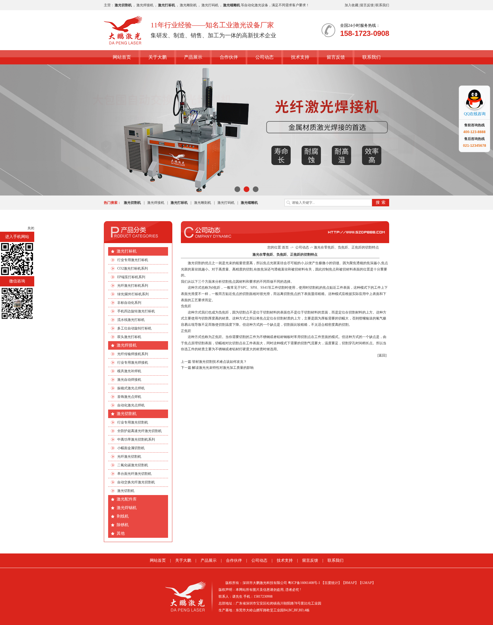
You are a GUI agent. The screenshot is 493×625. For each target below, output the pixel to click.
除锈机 (123, 525)
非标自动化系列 (129, 303)
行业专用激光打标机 (132, 260)
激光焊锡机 (127, 508)
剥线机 (123, 516)
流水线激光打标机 (131, 320)
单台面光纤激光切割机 (134, 474)
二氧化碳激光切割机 (132, 465)
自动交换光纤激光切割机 (136, 482)
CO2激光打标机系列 (132, 268)
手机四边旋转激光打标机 (136, 311)
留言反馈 (367, 5)
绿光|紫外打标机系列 (133, 294)
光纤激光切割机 (129, 457)
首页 (285, 247)
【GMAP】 (366, 583)
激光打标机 (127, 251)
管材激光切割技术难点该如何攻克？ (219, 362)
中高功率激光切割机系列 (136, 439)
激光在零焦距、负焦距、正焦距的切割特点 (346, 247)
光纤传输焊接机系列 (132, 354)
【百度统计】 (331, 583)
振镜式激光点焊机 (131, 388)
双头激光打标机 (129, 337)
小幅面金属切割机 (131, 448)
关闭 (30, 228)
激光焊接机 (144, 5)
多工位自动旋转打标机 (134, 328)
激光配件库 (127, 499)
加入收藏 (351, 5)
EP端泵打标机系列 (131, 277)
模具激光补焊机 (129, 371)
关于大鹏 (157, 57)
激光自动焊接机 (129, 380)
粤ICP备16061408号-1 (304, 583)
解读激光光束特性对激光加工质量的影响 (223, 368)
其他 (121, 533)
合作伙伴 (229, 57)
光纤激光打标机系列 (132, 286)
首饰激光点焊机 (129, 397)
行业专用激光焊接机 (132, 363)
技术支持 (300, 57)
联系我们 (382, 5)
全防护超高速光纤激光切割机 (139, 431)
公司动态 (264, 57)
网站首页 (122, 57)
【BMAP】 (350, 583)
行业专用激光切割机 (132, 422)
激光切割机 (127, 414)
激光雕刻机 (188, 5)
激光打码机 (210, 5)
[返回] (382, 355)
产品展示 (193, 57)
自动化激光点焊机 (131, 405)
